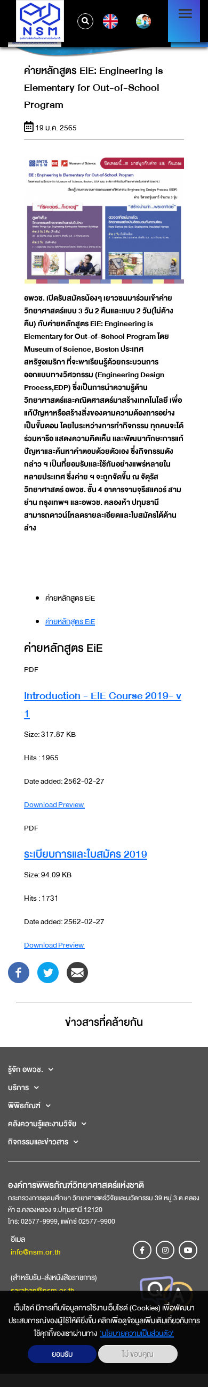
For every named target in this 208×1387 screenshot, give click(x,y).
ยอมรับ (62, 1354)
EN (109, 21)
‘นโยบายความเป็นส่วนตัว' (137, 1333)
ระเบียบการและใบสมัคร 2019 (85, 854)
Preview (71, 804)
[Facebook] (18, 972)
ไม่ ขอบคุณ (138, 1354)
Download (41, 804)
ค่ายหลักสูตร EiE (70, 621)
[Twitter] (48, 972)
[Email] (77, 972)
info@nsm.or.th (36, 1251)
